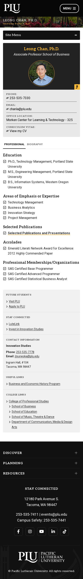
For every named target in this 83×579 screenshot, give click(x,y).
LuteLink (14, 323)
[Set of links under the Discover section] (75, 453)
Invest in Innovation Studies (26, 329)
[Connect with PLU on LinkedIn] (53, 531)
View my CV (18, 131)
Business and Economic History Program (34, 383)
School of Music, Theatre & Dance (33, 416)
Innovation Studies (12, 24)
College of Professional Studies (29, 401)
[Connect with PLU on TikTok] (64, 531)
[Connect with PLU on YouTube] (41, 531)
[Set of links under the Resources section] (75, 473)
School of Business (24, 406)
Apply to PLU (17, 306)
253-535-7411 (27, 514)
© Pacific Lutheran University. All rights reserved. (41, 571)
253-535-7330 (19, 98)
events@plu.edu (54, 514)
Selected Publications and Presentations (39, 233)
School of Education (24, 411)
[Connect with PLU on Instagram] (30, 531)
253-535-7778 (25, 352)
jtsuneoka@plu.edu (27, 356)
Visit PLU (14, 301)
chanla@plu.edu (20, 109)
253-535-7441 (55, 520)
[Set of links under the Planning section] (75, 463)
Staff (27, 24)
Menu (67, 8)
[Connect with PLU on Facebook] (18, 531)
